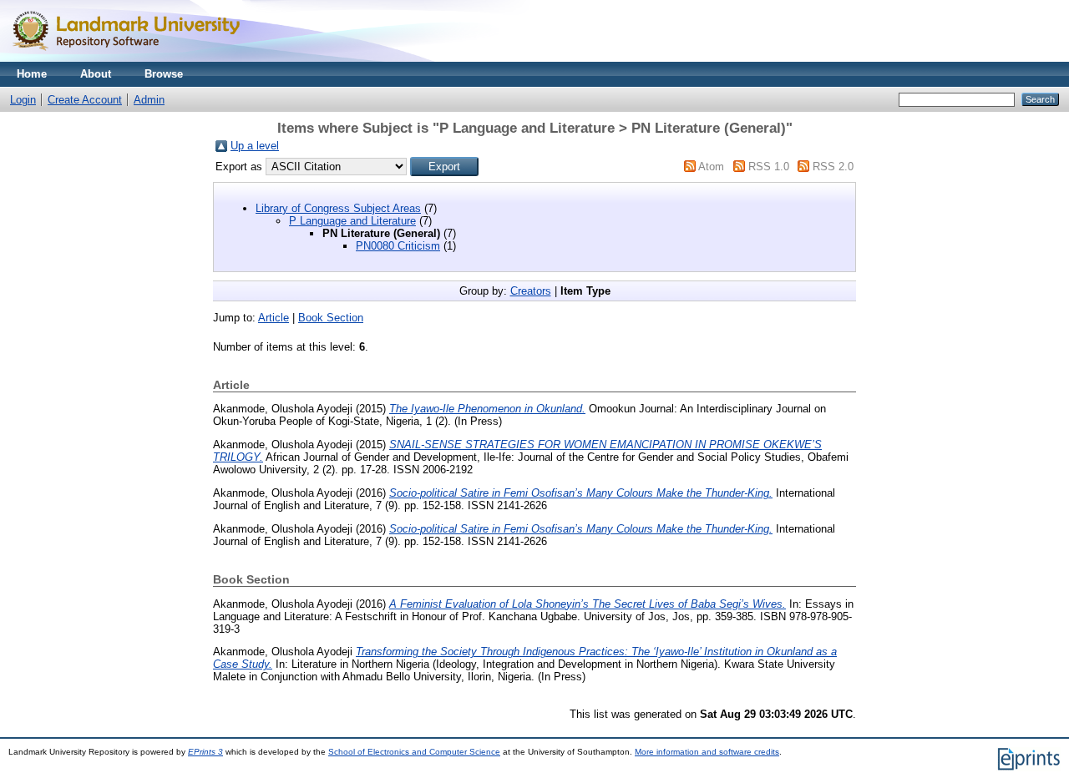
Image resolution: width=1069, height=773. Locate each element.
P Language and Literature (352, 221)
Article (273, 317)
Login (23, 99)
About (95, 74)
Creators (530, 291)
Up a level (255, 145)
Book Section (330, 317)
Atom (711, 166)
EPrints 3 (205, 751)
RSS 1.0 (768, 166)
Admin (149, 99)
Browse (163, 74)
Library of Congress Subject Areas (338, 208)
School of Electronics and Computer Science (414, 751)
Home (32, 74)
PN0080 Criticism (398, 246)
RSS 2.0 (833, 166)
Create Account (85, 99)
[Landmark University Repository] (133, 58)
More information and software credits (707, 751)
